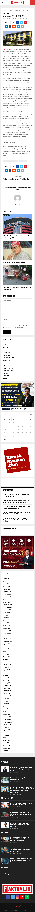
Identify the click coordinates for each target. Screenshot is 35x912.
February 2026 (7, 589)
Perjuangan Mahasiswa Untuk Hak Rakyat (17, 179)
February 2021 (7, 714)
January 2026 (7, 591)
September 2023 (7, 641)
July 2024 (5, 615)
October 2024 (7, 610)
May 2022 (5, 675)
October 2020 (7, 724)
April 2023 (6, 654)
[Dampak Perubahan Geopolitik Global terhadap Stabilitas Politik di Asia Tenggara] (5, 860)
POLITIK (5, 365)
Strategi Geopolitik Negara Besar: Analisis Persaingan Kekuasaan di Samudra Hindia (20, 849)
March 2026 (6, 586)
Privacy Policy (14, 910)
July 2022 (5, 672)
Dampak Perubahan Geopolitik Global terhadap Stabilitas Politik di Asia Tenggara (21, 860)
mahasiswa (25, 114)
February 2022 (7, 683)
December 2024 (7, 604)
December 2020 (7, 719)
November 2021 (7, 690)
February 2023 (7, 659)
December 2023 (7, 633)
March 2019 (6, 745)
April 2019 (6, 743)
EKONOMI (5, 347)
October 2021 (7, 693)
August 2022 (6, 670)
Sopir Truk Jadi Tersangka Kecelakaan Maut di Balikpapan (17, 288)
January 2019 (7, 750)
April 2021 (6, 709)
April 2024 (6, 623)
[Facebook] (8, 897)
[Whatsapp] (27, 897)
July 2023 (5, 646)
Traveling (5, 378)
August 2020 (6, 730)
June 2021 (6, 703)
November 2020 (7, 722)
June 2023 (6, 649)
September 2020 (7, 727)
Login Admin (27, 910)
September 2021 (7, 696)
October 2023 (7, 638)
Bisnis (4, 344)
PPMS (21, 910)
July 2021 (5, 701)
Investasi (5, 350)
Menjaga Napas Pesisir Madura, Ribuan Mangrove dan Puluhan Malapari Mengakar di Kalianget (16, 519)
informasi (14, 160)
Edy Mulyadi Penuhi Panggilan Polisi (14, 262)
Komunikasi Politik (8, 357)
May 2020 (5, 737)
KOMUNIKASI (6, 355)
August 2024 (6, 612)
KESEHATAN (6, 352)
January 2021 (7, 717)
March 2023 (6, 657)
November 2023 (7, 636)
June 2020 (6, 735)
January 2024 (7, 630)
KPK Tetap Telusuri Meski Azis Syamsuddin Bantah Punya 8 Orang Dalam (17, 237)
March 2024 (6, 625)
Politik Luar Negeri (8, 370)
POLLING (5, 373)
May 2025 (5, 599)
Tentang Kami (6, 910)
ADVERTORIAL (7, 160)
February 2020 (7, 740)
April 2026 (6, 584)
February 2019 (7, 748)
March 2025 (6, 602)
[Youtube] (22, 897)
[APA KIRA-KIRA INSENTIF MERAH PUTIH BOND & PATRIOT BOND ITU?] (5, 805)
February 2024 (7, 628)
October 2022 (7, 664)
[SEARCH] (30, 482)
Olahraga (5, 363)
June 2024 (6, 617)
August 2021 (6, 698)
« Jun (4, 439)
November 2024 (7, 607)
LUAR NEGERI (6, 360)
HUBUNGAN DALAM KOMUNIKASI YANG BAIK (17, 188)
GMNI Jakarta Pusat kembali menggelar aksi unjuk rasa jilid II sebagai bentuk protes (22, 814)
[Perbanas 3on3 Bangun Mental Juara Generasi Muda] (5, 780)
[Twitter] (13, 897)
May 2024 (5, 620)
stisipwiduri (23, 160)
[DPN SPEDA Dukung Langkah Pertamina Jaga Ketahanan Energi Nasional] (5, 825)
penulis (6, 18)
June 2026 (6, 578)
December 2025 (7, 594)
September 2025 (7, 597)
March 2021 (6, 711)
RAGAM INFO (5, 13)
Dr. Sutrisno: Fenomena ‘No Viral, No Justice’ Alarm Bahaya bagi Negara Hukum (21, 769)
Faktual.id (17, 906)
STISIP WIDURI (7, 49)
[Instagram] (17, 897)
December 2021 (7, 688)
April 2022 (6, 677)
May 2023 (5, 651)
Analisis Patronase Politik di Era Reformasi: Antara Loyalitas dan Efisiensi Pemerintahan (20, 839)
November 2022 (7, 662)
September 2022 (7, 667)
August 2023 (6, 644)
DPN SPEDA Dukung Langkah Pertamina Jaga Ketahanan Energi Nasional (20, 824)
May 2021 (5, 706)
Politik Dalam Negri (8, 368)
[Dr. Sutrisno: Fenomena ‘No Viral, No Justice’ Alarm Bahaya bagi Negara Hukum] (5, 769)
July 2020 (5, 732)
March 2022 (6, 680)
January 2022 (7, 685)
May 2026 (5, 581)
